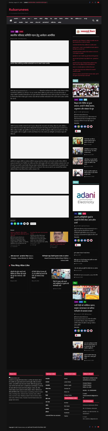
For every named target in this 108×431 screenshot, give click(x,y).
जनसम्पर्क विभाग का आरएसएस (53, 415)
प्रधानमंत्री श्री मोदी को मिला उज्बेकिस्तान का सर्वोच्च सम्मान (84, 45)
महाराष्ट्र (84, 213)
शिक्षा (72, 18)
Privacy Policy (68, 395)
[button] (19, 18)
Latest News (67, 382)
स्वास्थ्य (35, 18)
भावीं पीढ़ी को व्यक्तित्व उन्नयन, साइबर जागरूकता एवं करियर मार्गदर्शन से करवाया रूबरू (84, 308)
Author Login (67, 385)
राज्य (29, 18)
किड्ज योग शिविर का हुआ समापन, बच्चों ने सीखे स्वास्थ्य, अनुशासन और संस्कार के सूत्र (84, 106)
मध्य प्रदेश (21, 31)
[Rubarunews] (11, 20)
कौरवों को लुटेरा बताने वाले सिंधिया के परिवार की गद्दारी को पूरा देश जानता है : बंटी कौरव (18, 274)
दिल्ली (47, 395)
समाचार (31, 22)
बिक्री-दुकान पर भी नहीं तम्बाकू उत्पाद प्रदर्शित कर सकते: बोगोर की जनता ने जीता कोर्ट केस (85, 260)
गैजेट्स (76, 213)
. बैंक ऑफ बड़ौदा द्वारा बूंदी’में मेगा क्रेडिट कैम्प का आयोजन (86, 268)
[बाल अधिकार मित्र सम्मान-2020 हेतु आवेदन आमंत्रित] (40, 239)
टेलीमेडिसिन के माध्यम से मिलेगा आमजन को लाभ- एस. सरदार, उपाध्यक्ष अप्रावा (90, 150)
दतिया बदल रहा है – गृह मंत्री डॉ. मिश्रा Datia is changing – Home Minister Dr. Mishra (22, 257)
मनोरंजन (66, 18)
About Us (66, 392)
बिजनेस (61, 18)
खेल (51, 18)
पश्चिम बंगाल (48, 388)
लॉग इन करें (38, 22)
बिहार (47, 392)
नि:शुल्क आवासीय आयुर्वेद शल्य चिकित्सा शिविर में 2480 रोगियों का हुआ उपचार (90, 172)
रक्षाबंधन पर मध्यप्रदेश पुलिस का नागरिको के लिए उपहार (83, 67)
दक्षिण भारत (48, 398)
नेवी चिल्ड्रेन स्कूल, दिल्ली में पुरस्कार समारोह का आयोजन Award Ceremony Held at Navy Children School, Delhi (55, 258)
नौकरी (26, 22)
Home (65, 378)
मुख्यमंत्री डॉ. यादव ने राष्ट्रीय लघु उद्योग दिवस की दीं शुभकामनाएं (85, 56)
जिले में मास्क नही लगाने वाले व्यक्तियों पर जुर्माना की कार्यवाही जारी (61, 283)
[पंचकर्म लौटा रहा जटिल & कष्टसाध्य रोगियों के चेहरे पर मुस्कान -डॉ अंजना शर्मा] (78, 141)
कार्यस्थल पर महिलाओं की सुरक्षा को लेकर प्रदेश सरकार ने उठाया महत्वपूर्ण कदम (58, 243)
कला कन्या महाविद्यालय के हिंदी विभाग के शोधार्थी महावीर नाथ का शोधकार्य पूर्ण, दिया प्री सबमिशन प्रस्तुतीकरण (90, 345)
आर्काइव (59, 22)
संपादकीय (21, 22)
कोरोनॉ (41, 18)
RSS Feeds (67, 406)
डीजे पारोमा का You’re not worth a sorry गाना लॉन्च (86, 275)
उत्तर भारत (48, 402)
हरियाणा (47, 411)
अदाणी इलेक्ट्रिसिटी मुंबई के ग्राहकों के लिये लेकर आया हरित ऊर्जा (85, 220)
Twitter (66, 416)
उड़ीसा (47, 405)
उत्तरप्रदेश (48, 385)
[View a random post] (97, 20)
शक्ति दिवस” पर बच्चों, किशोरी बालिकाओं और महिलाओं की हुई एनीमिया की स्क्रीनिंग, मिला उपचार (90, 161)
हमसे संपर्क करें (45, 22)
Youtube (66, 409)
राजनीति (23, 18)
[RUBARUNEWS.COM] (14, 378)
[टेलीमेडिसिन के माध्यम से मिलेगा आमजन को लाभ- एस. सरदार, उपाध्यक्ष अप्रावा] (78, 151)
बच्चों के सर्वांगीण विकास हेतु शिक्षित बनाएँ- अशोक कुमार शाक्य (90, 356)
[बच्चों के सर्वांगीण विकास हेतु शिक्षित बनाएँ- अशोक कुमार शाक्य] (78, 357)
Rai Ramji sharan (23, 38)
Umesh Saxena (86, 226)
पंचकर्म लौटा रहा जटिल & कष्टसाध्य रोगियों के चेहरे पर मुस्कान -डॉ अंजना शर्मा (90, 140)
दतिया (17, 31)
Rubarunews (19, 9)
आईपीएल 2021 (78, 18)
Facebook (66, 412)
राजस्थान (81, 99)
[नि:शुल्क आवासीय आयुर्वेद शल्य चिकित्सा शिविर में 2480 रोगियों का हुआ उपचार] (78, 173)
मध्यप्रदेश (47, 378)
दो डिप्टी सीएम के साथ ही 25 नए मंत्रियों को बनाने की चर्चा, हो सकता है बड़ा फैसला (39, 274)
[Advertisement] (40, 51)
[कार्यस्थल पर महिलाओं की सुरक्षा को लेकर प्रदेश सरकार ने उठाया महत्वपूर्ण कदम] (59, 237)
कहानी (15, 22)
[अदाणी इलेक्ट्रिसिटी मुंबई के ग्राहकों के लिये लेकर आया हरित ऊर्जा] (86, 198)
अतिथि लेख (53, 22)
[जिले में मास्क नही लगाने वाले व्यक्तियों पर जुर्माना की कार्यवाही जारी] (60, 270)
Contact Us (67, 388)
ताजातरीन (16, 18)
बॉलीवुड (46, 18)
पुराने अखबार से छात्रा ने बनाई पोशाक (82, 252)
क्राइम (55, 18)
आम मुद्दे (85, 18)
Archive (66, 402)
